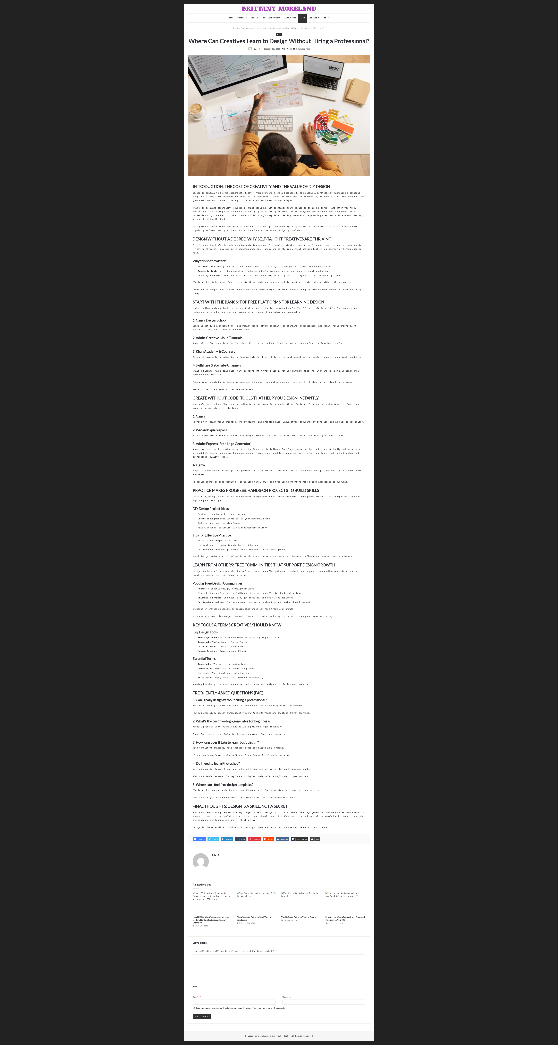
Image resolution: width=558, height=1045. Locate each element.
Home (231, 18)
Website (286, 997)
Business (242, 18)
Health (254, 18)
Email (197, 997)
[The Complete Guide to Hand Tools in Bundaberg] (257, 903)
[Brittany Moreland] (279, 9)
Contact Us (315, 18)
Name (196, 986)
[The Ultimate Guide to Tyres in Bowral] (301, 903)
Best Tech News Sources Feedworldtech (229, 389)
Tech (302, 18)
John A (257, 49)
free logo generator (294, 449)
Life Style (290, 18)
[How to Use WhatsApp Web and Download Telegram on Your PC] (345, 903)
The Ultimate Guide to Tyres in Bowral (298, 917)
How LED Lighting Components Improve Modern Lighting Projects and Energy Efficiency (211, 920)
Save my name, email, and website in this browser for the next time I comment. (240, 1008)
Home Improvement (271, 18)
